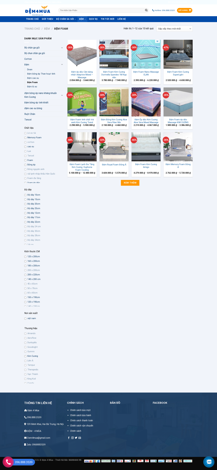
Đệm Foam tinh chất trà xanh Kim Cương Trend (82, 121)
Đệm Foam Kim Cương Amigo (146, 165)
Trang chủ (32, 28)
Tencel (27, 119)
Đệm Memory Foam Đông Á (178, 165)
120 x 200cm (33, 256)
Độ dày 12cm (33, 213)
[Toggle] (62, 47)
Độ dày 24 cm (34, 226)
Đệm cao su (33, 78)
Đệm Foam (32, 82)
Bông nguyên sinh (35, 169)
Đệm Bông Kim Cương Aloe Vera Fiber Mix (114, 121)
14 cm (30, 244)
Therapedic (32, 369)
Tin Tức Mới (107, 19)
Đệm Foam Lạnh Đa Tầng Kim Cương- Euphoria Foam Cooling (82, 167)
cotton (30, 142)
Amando (31, 333)
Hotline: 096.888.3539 (164, 10)
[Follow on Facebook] (69, 438)
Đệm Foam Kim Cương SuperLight (178, 73)
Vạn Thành (32, 374)
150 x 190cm (33, 297)
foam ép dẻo (33, 183)
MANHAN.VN (75, 460)
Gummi (30, 351)
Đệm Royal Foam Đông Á (114, 164)
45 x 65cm (32, 284)
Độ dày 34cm (33, 240)
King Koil (31, 379)
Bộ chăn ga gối (65, 19)
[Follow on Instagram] (72, 438)
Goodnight (32, 347)
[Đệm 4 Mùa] (39, 10)
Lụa (29, 151)
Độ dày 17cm (33, 217)
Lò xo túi (31, 133)
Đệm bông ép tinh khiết (36, 102)
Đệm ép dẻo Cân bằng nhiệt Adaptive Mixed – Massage (82, 75)
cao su (30, 146)
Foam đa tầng (34, 178)
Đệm (81, 19)
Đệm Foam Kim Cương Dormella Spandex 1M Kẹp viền (114, 75)
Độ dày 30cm (33, 231)
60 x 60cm (32, 293)
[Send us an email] (80, 438)
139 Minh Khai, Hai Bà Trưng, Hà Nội (45, 424)
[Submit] (146, 10)
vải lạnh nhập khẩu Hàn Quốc (41, 174)
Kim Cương (32, 356)
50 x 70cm (32, 288)
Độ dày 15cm (33, 199)
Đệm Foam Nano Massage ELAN (146, 73)
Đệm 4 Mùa (33, 410)
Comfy (30, 383)
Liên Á (30, 360)
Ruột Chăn (29, 114)
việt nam (31, 318)
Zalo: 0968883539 (35, 444)
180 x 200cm (33, 265)
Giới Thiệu (47, 19)
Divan (29, 69)
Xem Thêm (130, 182)
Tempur (31, 365)
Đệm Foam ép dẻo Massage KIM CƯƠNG (178, 121)
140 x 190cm (33, 306)
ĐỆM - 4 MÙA (34, 431)
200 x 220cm (33, 274)
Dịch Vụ (93, 19)
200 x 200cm (33, 270)
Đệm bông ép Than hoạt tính (41, 74)
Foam (30, 160)
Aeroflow (31, 338)
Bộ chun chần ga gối (34, 53)
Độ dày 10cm (33, 195)
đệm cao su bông (33, 108)
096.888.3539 (34, 417)
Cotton (28, 59)
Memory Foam (34, 137)
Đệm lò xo (32, 86)
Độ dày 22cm (33, 222)
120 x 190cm (33, 302)
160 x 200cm (33, 261)
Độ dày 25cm (33, 208)
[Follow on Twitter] (76, 438)
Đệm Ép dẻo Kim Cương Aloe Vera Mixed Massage (146, 121)
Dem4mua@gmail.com (38, 437)
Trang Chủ (32, 19)
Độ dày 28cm (33, 235)
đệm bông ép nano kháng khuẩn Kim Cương (40, 95)
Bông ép (31, 164)
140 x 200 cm (33, 279)
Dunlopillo (32, 342)
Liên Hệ (122, 19)
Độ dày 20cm (33, 204)
